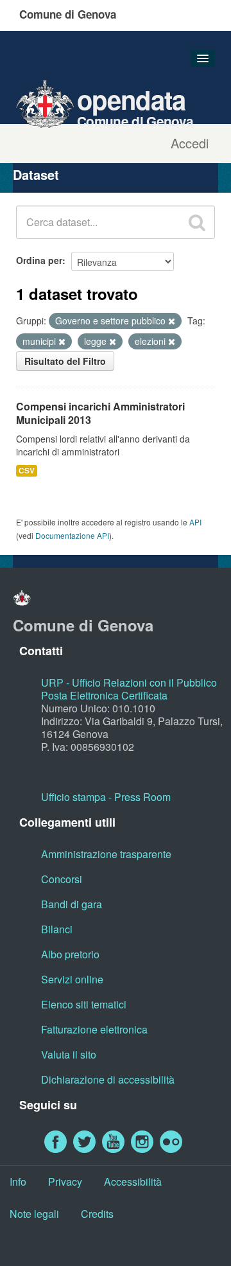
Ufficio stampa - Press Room (106, 796)
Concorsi (61, 879)
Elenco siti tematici (83, 1004)
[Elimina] (171, 321)
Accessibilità (133, 1181)
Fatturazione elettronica (94, 1029)
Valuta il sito (68, 1054)
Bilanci (57, 929)
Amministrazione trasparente (106, 854)
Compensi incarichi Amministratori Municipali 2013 (100, 413)
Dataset (36, 174)
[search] (197, 222)
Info (18, 1181)
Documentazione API (72, 535)
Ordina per (39, 260)
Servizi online (72, 979)
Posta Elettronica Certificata (104, 695)
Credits (97, 1213)
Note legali (34, 1213)
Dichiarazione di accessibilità (108, 1079)
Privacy (65, 1181)
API (195, 521)
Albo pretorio (70, 954)
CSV (27, 470)
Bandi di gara (71, 904)
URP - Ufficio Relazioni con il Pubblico (129, 682)
